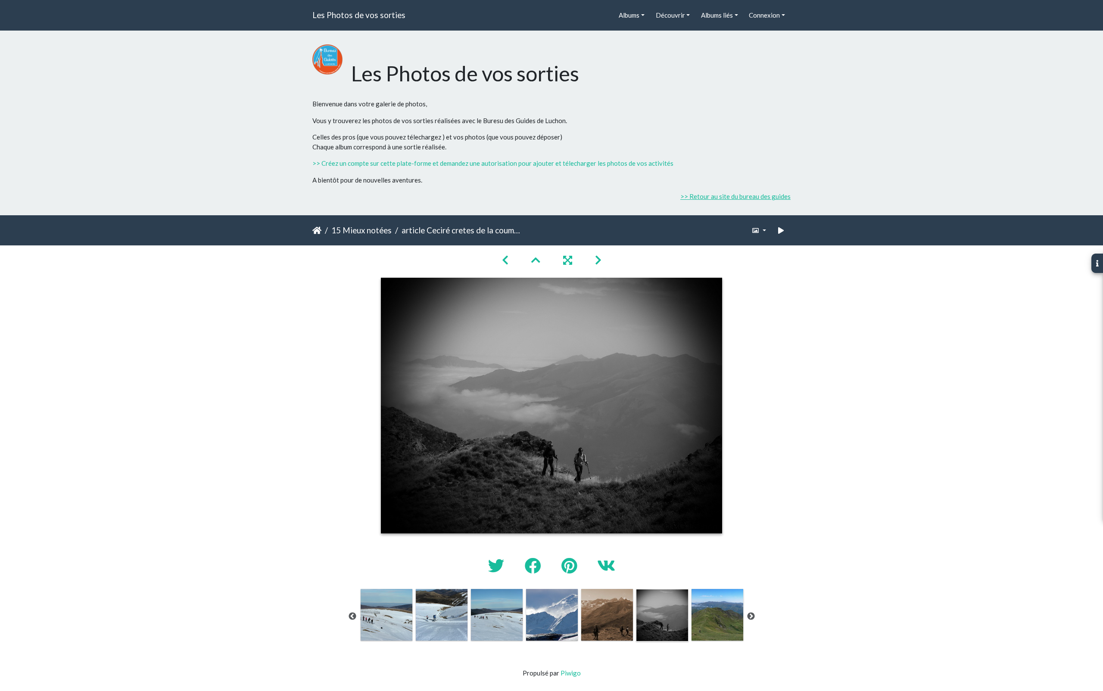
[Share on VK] (606, 565)
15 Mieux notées (361, 230)
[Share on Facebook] (534, 565)
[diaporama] (781, 230)
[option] (386, 615)
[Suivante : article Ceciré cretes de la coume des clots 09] (598, 260)
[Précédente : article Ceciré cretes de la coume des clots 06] (506, 260)
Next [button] (751, 616)
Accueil (316, 230)
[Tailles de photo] (759, 230)
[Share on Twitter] (498, 565)
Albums (629, 15)
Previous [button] (352, 616)
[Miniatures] (537, 260)
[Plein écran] (569, 260)
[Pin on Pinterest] (571, 565)
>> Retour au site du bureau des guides (735, 196)
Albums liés (717, 15)
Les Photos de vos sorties (358, 15)
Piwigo (571, 673)
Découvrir (670, 15)
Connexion (764, 15)
